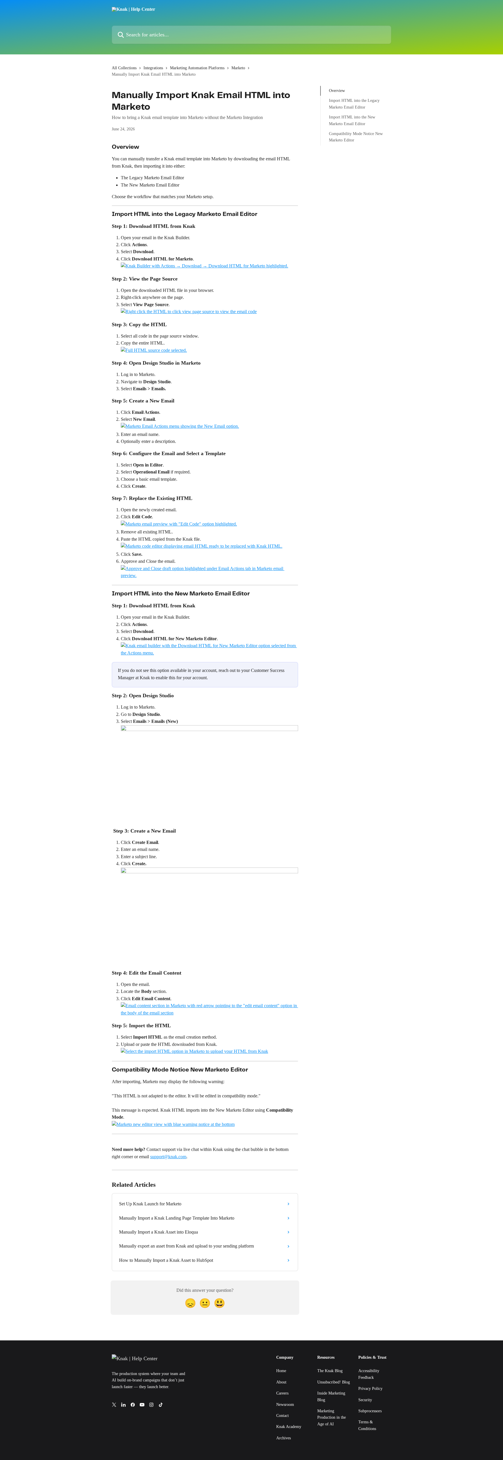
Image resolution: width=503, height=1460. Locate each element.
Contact (282, 1415)
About (281, 1382)
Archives (283, 1438)
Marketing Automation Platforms (197, 68)
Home (281, 1371)
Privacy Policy (370, 1388)
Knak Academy (288, 1426)
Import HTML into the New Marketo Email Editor (352, 120)
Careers (282, 1393)
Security (365, 1400)
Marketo (238, 68)
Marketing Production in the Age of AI (331, 1417)
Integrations (153, 68)
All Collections (124, 68)
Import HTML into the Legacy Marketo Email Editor (354, 103)
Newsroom (285, 1404)
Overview (337, 90)
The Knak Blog (330, 1371)
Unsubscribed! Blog (333, 1382)
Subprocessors (370, 1411)
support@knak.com (168, 1156)
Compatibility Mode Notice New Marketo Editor (356, 137)
